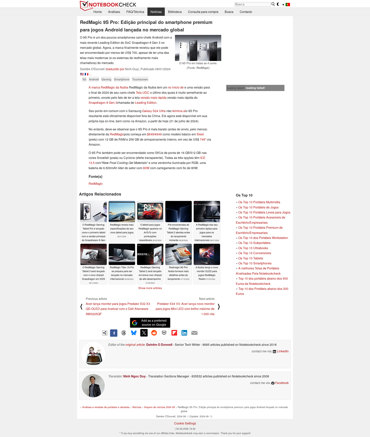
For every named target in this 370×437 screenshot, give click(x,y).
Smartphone (121, 79)
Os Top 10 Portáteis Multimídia (259, 202)
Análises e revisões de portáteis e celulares (106, 407)
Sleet (200, 134)
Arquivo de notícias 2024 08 (159, 407)
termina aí (179, 111)
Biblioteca (175, 11)
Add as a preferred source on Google (153, 322)
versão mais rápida (153, 97)
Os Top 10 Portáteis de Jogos (258, 207)
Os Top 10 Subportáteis (254, 242)
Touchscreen (140, 79)
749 (202, 139)
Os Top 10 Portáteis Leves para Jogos (264, 212)
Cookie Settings (185, 423)
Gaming (106, 79)
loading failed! (235, 88)
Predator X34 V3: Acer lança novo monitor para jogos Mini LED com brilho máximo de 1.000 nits (185, 308)
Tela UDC (142, 92)
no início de (176, 87)
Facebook (281, 382)
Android (94, 79)
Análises (114, 11)
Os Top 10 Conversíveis (254, 253)
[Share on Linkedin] (184, 332)
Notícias (156, 11)
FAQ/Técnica (135, 11)
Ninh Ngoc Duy (134, 376)
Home (97, 11)
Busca (229, 11)
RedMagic (117, 134)
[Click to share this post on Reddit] (154, 332)
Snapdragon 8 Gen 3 (103, 102)
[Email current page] (194, 333)
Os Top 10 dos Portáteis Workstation (263, 237)
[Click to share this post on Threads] (123, 333)
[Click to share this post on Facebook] (113, 333)
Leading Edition (145, 102)
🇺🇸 (82, 74)
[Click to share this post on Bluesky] (133, 333)
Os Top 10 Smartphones (255, 263)
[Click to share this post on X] (144, 332)
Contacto (246, 11)
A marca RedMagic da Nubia (108, 87)
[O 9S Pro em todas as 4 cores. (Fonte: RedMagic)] (198, 48)
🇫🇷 (86, 74)
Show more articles (150, 288)
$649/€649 (154, 134)
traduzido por (115, 69)
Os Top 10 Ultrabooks (253, 248)
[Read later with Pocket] (164, 332)
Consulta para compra (203, 11)
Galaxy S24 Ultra (154, 111)
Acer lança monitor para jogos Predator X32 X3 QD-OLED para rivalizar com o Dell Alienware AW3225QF (118, 308)
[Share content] (104, 333)
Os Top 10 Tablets (250, 258)
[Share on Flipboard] (174, 332)
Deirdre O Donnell (159, 344)
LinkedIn (282, 351)
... (90, 74)
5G (84, 79)
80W (146, 168)
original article (135, 344)
